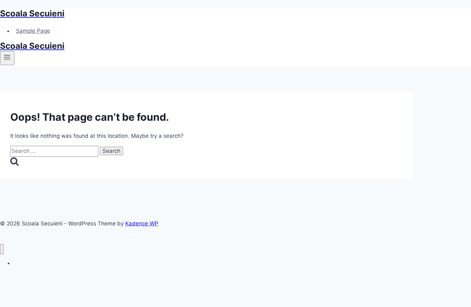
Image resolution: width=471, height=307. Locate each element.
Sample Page (33, 31)
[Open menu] (7, 58)
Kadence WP (141, 223)
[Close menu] (2, 249)
